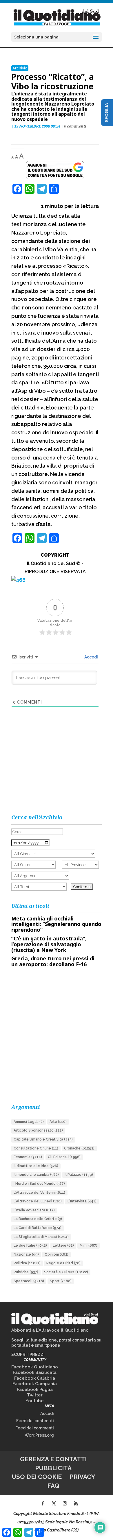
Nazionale (26, 1254)
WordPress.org (39, 1435)
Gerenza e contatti (53, 1459)
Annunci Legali (29, 1122)
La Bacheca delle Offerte (38, 1219)
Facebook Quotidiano (34, 1367)
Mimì (88, 1245)
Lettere (63, 1245)
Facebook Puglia (35, 1389)
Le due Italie (30, 1245)
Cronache (79, 1148)
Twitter (35, 1395)
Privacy (82, 1476)
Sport (61, 1281)
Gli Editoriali (64, 1157)
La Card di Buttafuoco (37, 1228)
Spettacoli (29, 1281)
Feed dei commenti (34, 1428)
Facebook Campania (34, 1383)
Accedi (90, 657)
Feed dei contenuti (35, 1420)
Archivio (19, 68)
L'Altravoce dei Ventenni (39, 1193)
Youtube (34, 1400)
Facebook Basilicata (35, 1372)
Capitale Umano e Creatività (43, 1139)
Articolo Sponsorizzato (38, 1130)
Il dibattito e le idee (36, 1166)
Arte (58, 1122)
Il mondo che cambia (36, 1175)
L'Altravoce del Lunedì (38, 1201)
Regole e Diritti (63, 1263)
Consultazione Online (36, 1148)
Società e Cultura (66, 1272)
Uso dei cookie (37, 1476)
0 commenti (75, 126)
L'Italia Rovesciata (34, 1210)
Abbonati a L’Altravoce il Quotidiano (50, 1330)
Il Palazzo (79, 1175)
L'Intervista (82, 1201)
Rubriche (26, 1272)
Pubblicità (53, 1468)
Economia (28, 1157)
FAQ (53, 1485)
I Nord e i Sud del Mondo (39, 1184)
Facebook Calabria (34, 1378)
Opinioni (56, 1254)
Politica (27, 1263)
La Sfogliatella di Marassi (41, 1237)
